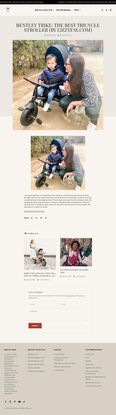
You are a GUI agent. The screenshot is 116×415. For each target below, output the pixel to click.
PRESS (76, 10)
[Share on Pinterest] (41, 218)
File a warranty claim (93, 386)
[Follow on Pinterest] (15, 401)
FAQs (87, 358)
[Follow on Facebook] (5, 401)
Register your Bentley (93, 368)
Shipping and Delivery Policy (64, 363)
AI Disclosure (59, 370)
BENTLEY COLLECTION (43, 10)
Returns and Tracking (62, 367)
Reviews (88, 361)
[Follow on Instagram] (10, 401)
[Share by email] (46, 218)
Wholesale (89, 364)
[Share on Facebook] (32, 218)
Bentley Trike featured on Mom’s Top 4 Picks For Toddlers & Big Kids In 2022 (40, 274)
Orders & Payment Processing (61, 359)
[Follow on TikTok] (24, 401)
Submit (35, 326)
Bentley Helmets (34, 368)
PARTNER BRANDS (63, 10)
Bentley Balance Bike (36, 364)
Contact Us (89, 354)
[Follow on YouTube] (19, 401)
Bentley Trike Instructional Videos (95, 378)
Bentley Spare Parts (93, 383)
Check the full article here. (34, 211)
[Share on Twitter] (36, 218)
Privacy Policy (70, 296)
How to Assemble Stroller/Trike (92, 372)
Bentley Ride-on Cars (36, 361)
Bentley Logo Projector (36, 371)
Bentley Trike (33, 354)
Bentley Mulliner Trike (36, 358)
